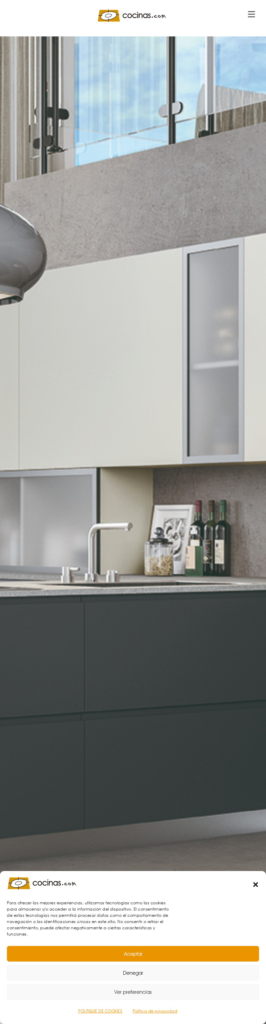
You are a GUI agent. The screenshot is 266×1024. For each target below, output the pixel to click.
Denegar (133, 973)
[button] (255, 884)
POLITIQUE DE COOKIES (100, 1011)
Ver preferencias (133, 992)
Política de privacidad (155, 1011)
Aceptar (133, 954)
